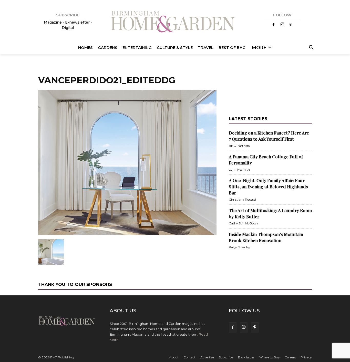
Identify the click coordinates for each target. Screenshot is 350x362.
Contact (189, 357)
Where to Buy (269, 357)
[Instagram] (282, 25)
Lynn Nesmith (239, 169)
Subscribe (226, 357)
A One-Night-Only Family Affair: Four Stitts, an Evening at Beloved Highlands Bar (268, 186)
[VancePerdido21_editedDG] (127, 234)
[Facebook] (273, 25)
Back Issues (246, 357)
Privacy (306, 357)
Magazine (53, 22)
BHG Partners (239, 146)
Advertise (207, 357)
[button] (310, 48)
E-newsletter (77, 22)
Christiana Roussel (242, 199)
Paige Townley (239, 247)
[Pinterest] (291, 25)
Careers (290, 357)
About (174, 357)
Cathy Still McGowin (244, 223)
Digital (68, 27)
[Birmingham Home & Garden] (175, 22)
